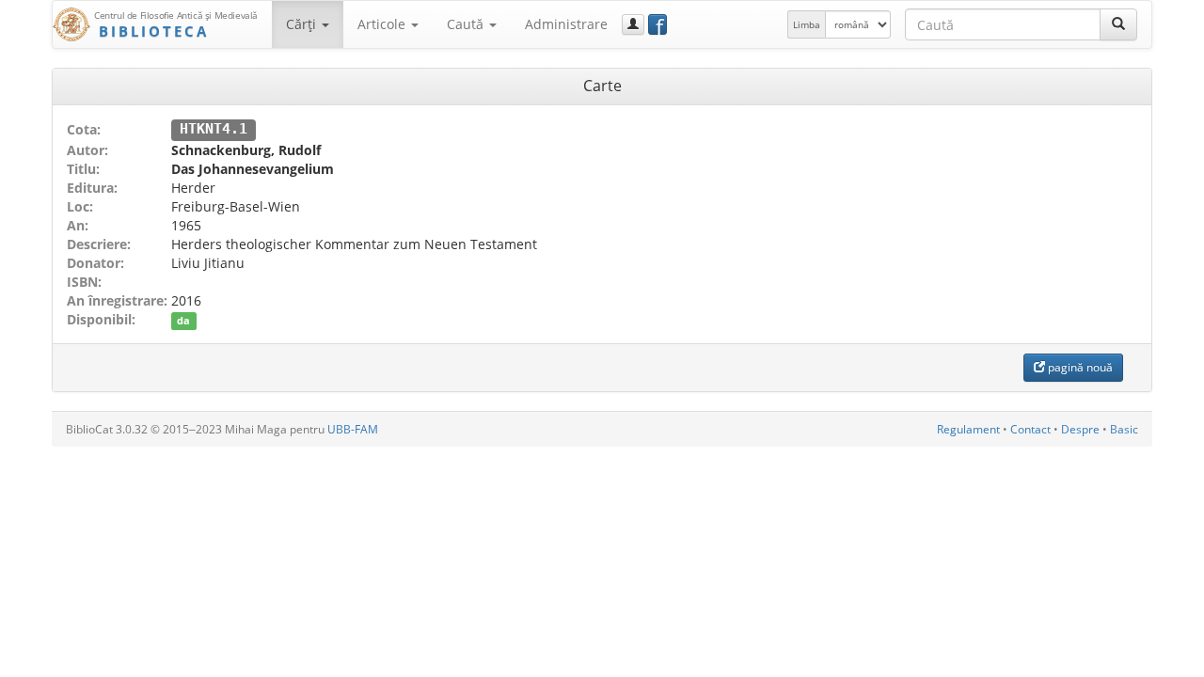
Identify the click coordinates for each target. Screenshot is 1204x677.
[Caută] (1118, 24)
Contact (1030, 429)
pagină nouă (1079, 367)
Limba (806, 24)
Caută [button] (467, 24)
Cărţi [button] (303, 24)
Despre (1080, 429)
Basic (1124, 429)
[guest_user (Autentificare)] (633, 24)
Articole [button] (383, 24)
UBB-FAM (352, 429)
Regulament (968, 429)
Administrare (566, 24)
